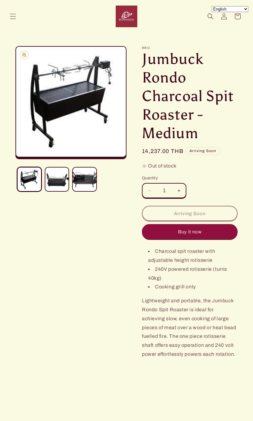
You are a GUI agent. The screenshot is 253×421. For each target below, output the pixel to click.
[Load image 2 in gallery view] (57, 179)
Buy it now (190, 231)
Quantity (150, 178)
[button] (13, 16)
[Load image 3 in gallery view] (84, 179)
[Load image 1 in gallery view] (29, 179)
